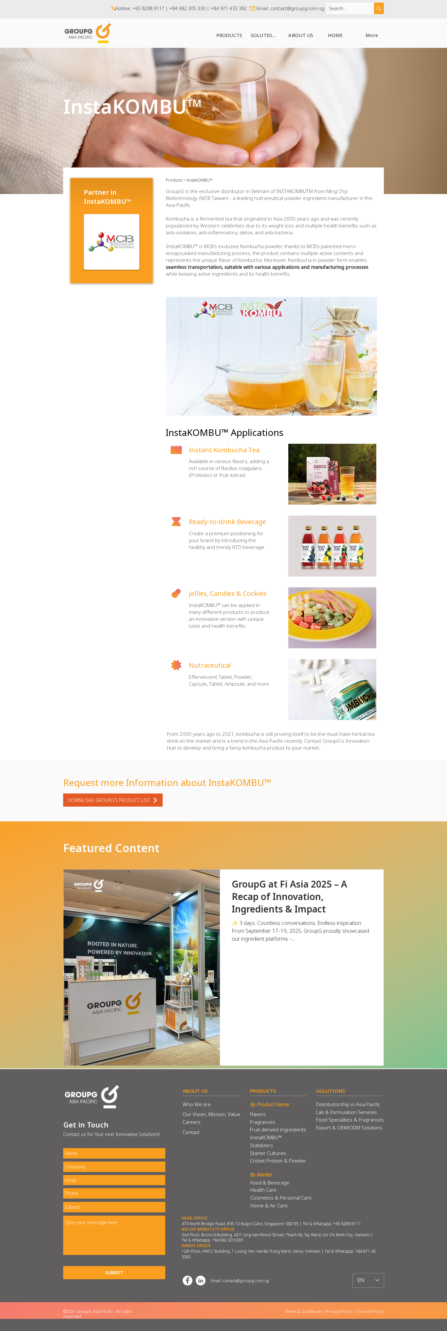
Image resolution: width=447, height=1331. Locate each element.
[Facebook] (187, 1280)
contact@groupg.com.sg (297, 8)
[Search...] (379, 8)
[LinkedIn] (201, 1280)
